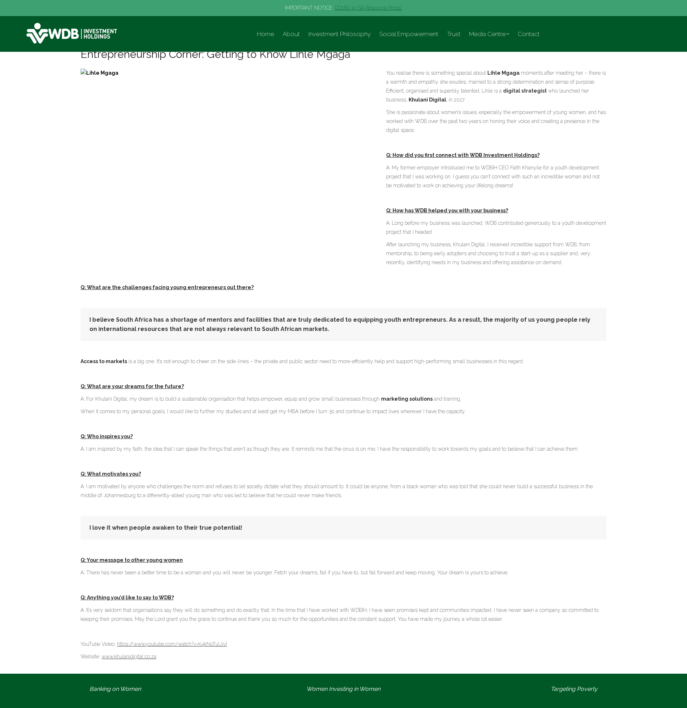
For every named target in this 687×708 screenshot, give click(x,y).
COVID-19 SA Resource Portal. (368, 8)
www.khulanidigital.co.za (129, 656)
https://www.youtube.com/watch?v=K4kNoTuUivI (172, 644)
